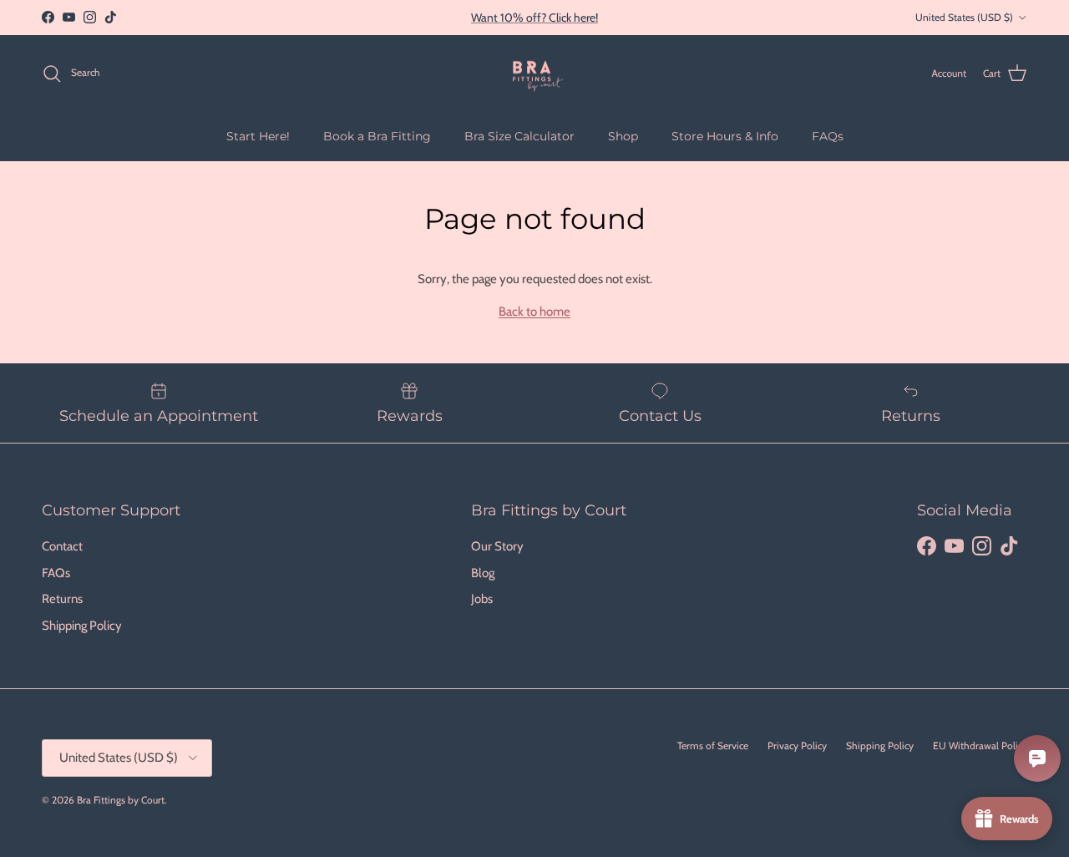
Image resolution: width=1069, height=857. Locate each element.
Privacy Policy (797, 745)
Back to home (534, 311)
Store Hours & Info (724, 135)
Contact (62, 546)
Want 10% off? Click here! (534, 17)
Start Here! (258, 135)
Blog (482, 573)
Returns (62, 598)
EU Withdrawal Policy (980, 745)
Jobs (482, 598)
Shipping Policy (82, 625)
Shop (623, 135)
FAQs (828, 135)
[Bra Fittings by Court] (534, 73)
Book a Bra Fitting (377, 135)
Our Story (497, 546)
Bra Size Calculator (519, 135)
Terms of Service (712, 745)
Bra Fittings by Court (121, 800)
